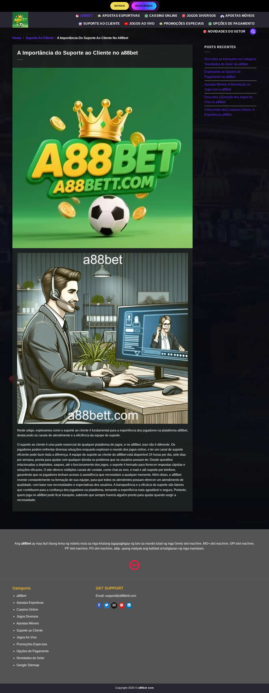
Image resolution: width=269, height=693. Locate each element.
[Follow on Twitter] (107, 605)
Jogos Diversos (201, 15)
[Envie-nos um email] (114, 605)
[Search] (253, 31)
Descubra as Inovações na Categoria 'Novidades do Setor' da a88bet (230, 61)
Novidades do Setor (226, 31)
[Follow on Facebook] (99, 605)
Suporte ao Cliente (101, 23)
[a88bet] (25, 20)
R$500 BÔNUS (144, 6)
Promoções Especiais (184, 23)
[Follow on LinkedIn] (129, 605)
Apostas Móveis (239, 15)
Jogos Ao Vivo (142, 23)
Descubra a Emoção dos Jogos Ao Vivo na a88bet (228, 99)
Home (16, 38)
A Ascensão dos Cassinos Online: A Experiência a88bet (229, 112)
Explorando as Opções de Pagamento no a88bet (222, 74)
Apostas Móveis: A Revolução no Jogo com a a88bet (227, 87)
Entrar (119, 6)
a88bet (86, 15)
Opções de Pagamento (233, 23)
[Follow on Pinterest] (122, 605)
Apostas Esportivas (121, 15)
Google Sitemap (28, 665)
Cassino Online (163, 15)
